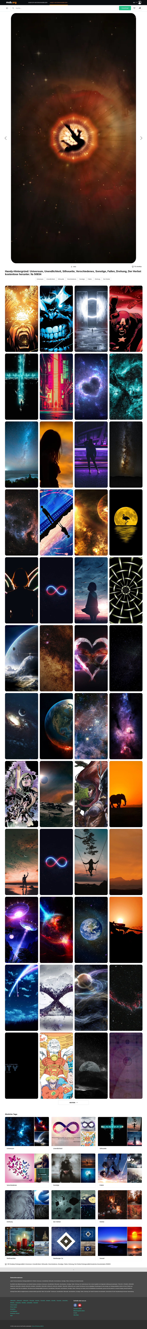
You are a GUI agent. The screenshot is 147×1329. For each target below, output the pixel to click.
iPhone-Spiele (13, 1307)
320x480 (53, 1300)
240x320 (37, 1300)
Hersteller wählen (78, 1308)
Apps (11, 1315)
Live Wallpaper (13, 1311)
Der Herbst (106, 279)
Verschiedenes (71, 279)
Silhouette (61, 279)
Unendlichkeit (50, 279)
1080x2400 (19, 1300)
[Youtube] (80, 1306)
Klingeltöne (12, 1309)
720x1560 (58, 1300)
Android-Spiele (13, 1305)
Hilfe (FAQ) (76, 1315)
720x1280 (31, 1300)
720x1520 (35, 1302)
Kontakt (75, 1313)
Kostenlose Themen (14, 1313)
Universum (40, 279)
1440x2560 (65, 1300)
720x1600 (42, 1300)
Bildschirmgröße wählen (79, 1310)
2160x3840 (29, 1302)
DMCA (42, 1326)
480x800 (48, 1300)
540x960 (24, 1302)
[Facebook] (76, 1306)
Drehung (97, 279)
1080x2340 (25, 1300)
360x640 (12, 1302)
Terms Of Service (36, 1326)
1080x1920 (12, 1300)
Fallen (90, 279)
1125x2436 (18, 1302)
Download (125, 8)
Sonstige (82, 279)
